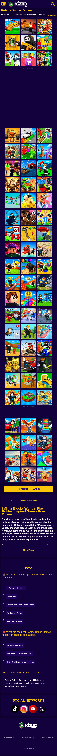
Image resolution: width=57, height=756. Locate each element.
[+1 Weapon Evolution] (12, 26)
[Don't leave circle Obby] (44, 380)
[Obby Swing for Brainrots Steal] (44, 348)
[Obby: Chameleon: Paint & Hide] (44, 26)
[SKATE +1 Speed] (12, 282)
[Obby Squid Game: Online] (12, 249)
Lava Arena (11, 596)
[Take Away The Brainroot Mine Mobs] (44, 442)
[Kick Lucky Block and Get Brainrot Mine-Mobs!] (44, 266)
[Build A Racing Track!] (12, 458)
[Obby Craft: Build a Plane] (12, 200)
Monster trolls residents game (20, 654)
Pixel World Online (15, 613)
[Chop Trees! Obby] (12, 442)
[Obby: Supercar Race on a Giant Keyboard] (28, 135)
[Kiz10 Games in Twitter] (42, 709)
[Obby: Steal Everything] (44, 184)
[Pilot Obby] (28, 249)
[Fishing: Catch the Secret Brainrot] (28, 168)
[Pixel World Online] (28, 42)
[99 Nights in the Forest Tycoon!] (28, 380)
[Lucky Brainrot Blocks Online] (44, 425)
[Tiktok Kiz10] (15, 709)
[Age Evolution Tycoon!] (44, 474)
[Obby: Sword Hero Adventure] (28, 348)
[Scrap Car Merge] (28, 184)
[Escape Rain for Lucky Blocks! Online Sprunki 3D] (44, 233)
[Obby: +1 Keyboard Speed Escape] (28, 217)
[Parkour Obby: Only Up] (44, 458)
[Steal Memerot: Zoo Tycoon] (28, 200)
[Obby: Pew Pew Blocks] (44, 151)
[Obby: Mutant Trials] (44, 58)
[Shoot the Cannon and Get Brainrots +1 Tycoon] (28, 266)
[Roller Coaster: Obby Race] (12, 217)
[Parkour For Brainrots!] (28, 442)
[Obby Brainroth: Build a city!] (12, 151)
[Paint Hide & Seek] (12, 42)
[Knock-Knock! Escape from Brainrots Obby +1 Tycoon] (44, 315)
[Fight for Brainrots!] (44, 298)
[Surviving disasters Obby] (28, 397)
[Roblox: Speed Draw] (12, 58)
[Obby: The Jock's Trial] (44, 217)
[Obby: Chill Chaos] (12, 168)
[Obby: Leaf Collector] (28, 233)
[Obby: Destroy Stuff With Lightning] (44, 249)
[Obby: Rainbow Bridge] (28, 298)
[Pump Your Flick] (12, 397)
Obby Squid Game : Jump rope (20, 662)
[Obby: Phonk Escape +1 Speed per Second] (44, 397)
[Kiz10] (22, 4)
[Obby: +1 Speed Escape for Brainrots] (44, 331)
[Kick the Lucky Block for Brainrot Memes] (28, 282)
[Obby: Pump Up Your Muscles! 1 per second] (12, 135)
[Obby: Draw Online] (12, 474)
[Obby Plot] (12, 425)
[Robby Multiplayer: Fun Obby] (12, 380)
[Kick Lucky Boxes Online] (12, 266)
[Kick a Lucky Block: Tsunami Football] (12, 348)
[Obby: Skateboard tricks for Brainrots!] (28, 364)
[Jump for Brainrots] (44, 42)
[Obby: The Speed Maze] (44, 168)
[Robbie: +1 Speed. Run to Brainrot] (44, 200)
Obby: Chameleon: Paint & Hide (20, 605)
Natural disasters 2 (15, 645)
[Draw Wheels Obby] (12, 233)
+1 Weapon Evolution (16, 588)
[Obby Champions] (28, 315)
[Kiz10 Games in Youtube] (33, 709)
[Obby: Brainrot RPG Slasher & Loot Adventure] (44, 364)
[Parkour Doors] (44, 135)
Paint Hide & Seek (14, 621)
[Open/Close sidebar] (3, 4)
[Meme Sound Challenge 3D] (12, 298)
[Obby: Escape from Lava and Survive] (28, 458)
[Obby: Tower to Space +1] (12, 364)
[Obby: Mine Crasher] (44, 282)
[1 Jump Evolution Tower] (12, 331)
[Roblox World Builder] (28, 331)
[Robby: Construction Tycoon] (28, 151)
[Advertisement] (28, 97)
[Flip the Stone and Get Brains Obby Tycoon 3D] (12, 315)
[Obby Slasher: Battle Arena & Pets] (12, 184)
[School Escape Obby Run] (28, 474)
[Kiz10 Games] (28, 725)
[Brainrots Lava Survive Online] (28, 425)
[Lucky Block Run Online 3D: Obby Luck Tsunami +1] (28, 58)
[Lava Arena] (28, 26)
